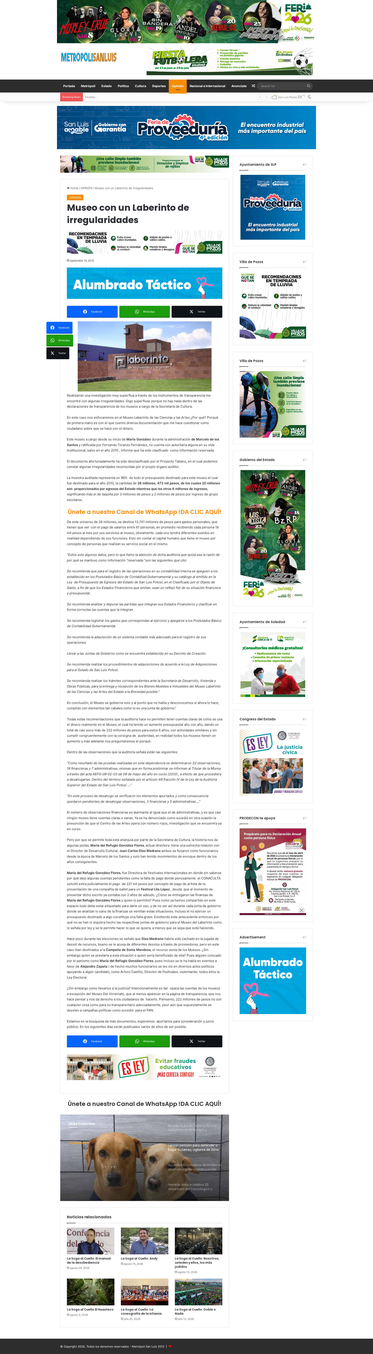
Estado (106, 86)
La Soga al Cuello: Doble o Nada (195, 1311)
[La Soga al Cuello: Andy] (144, 1241)
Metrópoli (88, 86)
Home (74, 188)
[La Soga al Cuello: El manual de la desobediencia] (90, 1241)
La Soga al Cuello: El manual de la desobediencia (89, 1260)
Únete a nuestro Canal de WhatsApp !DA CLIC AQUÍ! (144, 512)
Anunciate (239, 86)
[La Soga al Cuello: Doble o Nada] (198, 1292)
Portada (69, 86)
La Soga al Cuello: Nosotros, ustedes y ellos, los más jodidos (197, 1262)
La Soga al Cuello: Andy (139, 1258)
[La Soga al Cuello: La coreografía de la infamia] (144, 1292)
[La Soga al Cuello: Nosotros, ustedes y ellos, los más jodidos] (198, 1241)
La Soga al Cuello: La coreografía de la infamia (141, 1311)
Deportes (159, 86)
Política (123, 86)
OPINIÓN (86, 188)
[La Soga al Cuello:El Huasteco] (90, 1292)
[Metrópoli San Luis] (89, 57)
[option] (144, 1158)
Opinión (178, 86)
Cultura (140, 86)
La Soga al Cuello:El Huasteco (90, 1309)
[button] (145, 356)
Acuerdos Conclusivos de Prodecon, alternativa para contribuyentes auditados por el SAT (113, 1159)
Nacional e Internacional (207, 86)
